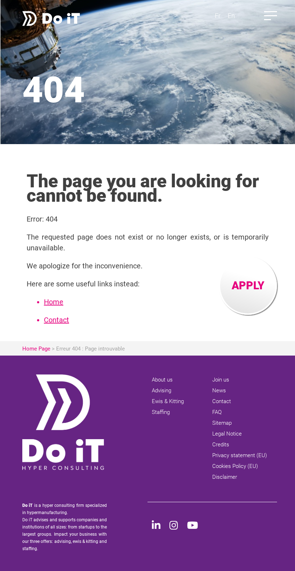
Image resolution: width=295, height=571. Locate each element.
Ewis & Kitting (168, 401)
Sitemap (222, 423)
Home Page (36, 348)
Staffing (161, 412)
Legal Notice (227, 434)
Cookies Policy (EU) (235, 466)
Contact (56, 320)
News (219, 390)
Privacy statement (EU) (239, 455)
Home (53, 302)
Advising (161, 390)
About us (162, 379)
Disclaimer (224, 477)
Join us (220, 379)
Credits (220, 444)
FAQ (217, 412)
